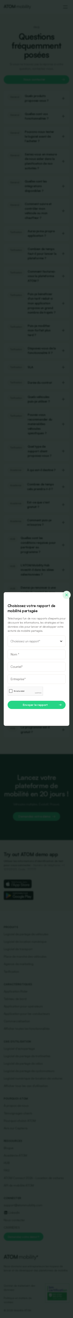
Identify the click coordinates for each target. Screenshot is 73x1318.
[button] (37, 641)
